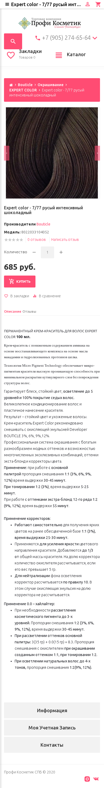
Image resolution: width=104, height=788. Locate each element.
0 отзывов (36, 239)
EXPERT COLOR (23, 90)
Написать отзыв (65, 239)
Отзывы (29, 311)
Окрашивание (50, 85)
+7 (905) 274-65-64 (66, 37)
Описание (12, 311)
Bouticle (25, 85)
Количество (15, 252)
